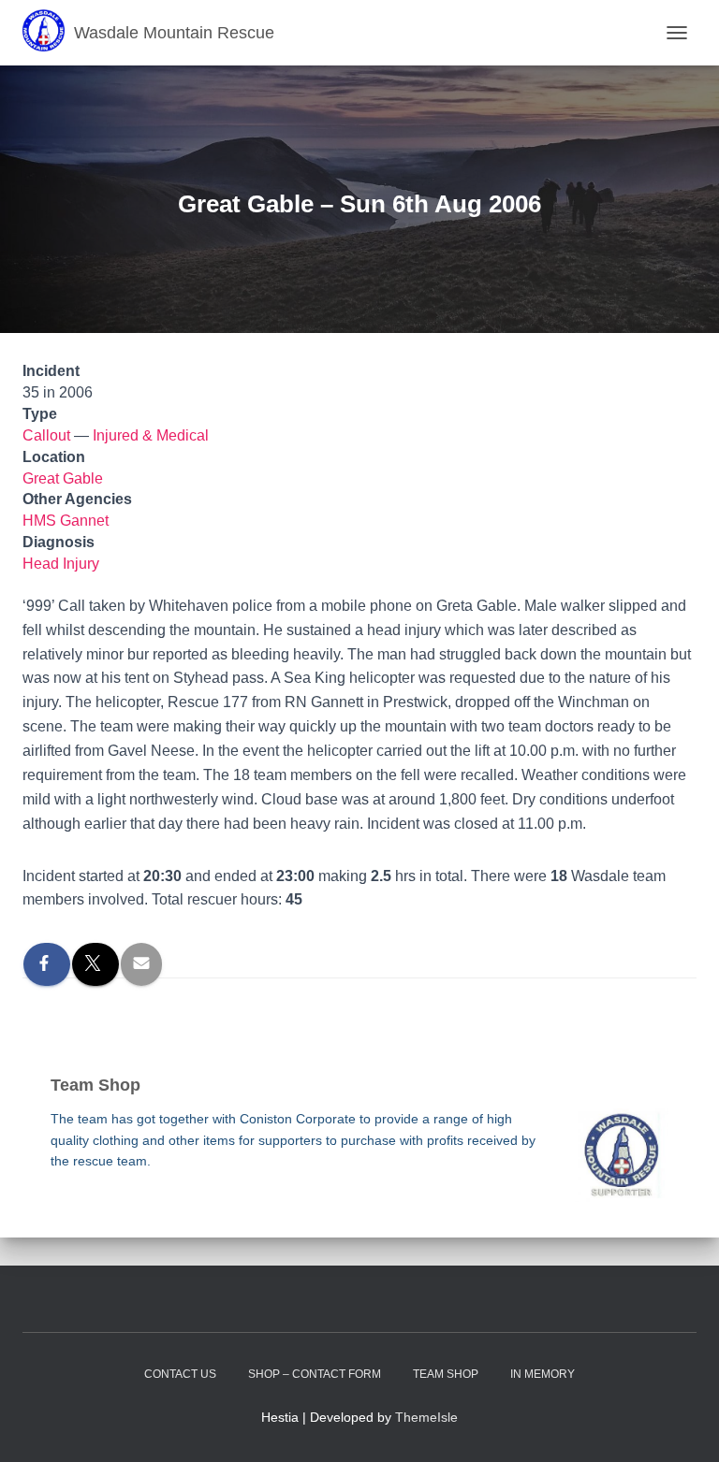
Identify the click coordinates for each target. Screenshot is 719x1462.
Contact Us (180, 1374)
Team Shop (445, 1374)
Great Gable (62, 478)
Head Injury (60, 564)
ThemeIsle (426, 1417)
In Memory (542, 1374)
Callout (46, 435)
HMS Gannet (65, 520)
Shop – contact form (314, 1374)
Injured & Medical (151, 435)
